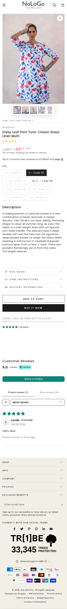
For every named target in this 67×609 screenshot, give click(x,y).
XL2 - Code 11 (37, 197)
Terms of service (25, 598)
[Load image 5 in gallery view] (49, 110)
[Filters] (5, 402)
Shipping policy (45, 598)
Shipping (20, 153)
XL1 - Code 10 (13, 197)
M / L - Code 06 (43, 181)
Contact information (35, 602)
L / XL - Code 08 (15, 189)
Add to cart (33, 299)
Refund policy (36, 593)
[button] (54, 5)
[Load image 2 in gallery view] (25, 110)
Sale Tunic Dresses (20, 120)
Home (5, 120)
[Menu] (4, 5)
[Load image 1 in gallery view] (17, 110)
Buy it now (33, 308)
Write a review (33, 379)
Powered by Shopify (15, 593)
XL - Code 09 (41, 189)
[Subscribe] (63, 504)
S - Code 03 (36, 172)
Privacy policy (54, 593)
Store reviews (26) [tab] (49, 392)
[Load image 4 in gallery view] (41, 110)
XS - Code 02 (13, 172)
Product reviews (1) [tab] (18, 392)
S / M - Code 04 (15, 181)
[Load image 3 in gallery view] (33, 110)
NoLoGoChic (8, 127)
